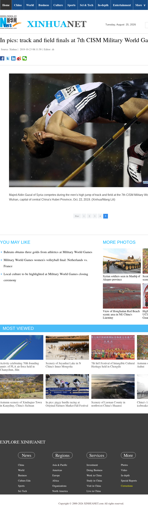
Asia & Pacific (59, 465)
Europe (56, 475)
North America (60, 491)
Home (6, 5)
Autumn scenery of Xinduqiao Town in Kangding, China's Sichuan (21, 403)
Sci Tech (22, 491)
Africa (55, 480)
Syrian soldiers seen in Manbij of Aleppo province (121, 277)
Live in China (94, 491)
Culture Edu (24, 480)
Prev (77, 216)
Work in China (94, 475)
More (140, 5)
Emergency (92, 496)
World (30, 5)
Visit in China (94, 485)
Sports (71, 5)
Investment (92, 465)
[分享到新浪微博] (19, 58)
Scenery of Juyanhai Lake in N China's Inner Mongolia (63, 364)
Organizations (59, 485)
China (18, 5)
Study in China (94, 480)
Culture (58, 5)
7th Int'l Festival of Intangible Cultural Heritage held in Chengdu (113, 364)
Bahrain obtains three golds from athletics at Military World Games (48, 252)
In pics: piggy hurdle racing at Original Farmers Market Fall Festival (67, 403)
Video (124, 470)
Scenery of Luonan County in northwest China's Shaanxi (108, 403)
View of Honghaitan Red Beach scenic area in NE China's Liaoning (121, 314)
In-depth (103, 5)
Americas (57, 470)
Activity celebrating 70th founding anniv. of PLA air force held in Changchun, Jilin (19, 366)
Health (21, 496)
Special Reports (129, 480)
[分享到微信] (24, 58)
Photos (124, 465)
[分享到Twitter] (8, 58)
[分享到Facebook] (2, 58)
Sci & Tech (86, 5)
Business (43, 5)
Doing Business (94, 470)
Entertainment (122, 5)
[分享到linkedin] (13, 58)
